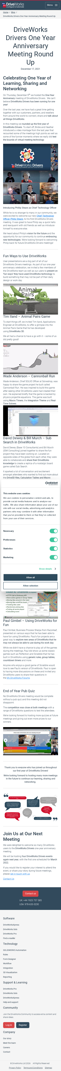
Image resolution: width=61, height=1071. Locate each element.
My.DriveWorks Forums (18, 678)
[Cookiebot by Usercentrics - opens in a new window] (45, 483)
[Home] (13, 5)
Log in (9, 1025)
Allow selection (30, 585)
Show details (45, 569)
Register (23, 1025)
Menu (50, 5)
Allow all (30, 577)
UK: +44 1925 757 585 (30, 900)
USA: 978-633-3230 (29, 904)
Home (5, 12)
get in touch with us (20, 873)
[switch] (54, 539)
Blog (13, 12)
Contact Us (8, 878)
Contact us (30, 893)
